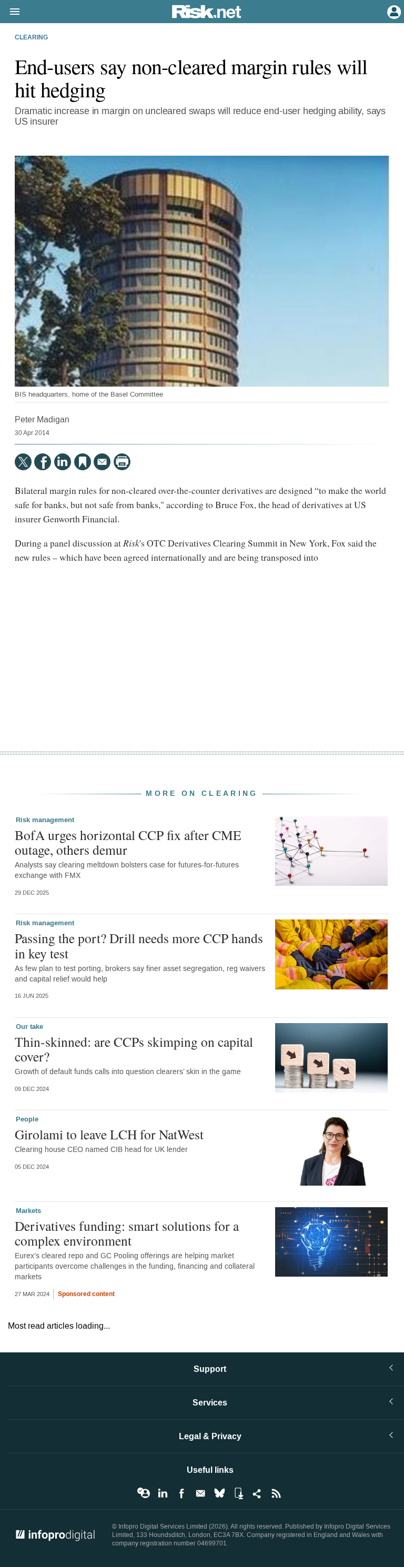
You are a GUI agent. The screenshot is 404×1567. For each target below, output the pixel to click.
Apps (238, 1493)
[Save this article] (82, 461)
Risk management (45, 820)
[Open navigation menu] (10, 12)
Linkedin (162, 1493)
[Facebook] (42, 461)
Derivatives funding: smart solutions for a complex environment (127, 1233)
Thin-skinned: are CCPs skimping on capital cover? (134, 1049)
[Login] (392, 11)
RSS (276, 1493)
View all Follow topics (143, 1493)
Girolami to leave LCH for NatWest (109, 1134)
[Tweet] (23, 461)
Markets (28, 1211)
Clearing (31, 38)
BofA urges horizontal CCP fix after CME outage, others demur (128, 842)
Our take (29, 1027)
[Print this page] (122, 461)
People (27, 1119)
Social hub (257, 1493)
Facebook (181, 1493)
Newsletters (200, 1493)
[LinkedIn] (62, 461)
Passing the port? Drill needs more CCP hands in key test (139, 945)
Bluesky (219, 1493)
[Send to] (102, 461)
